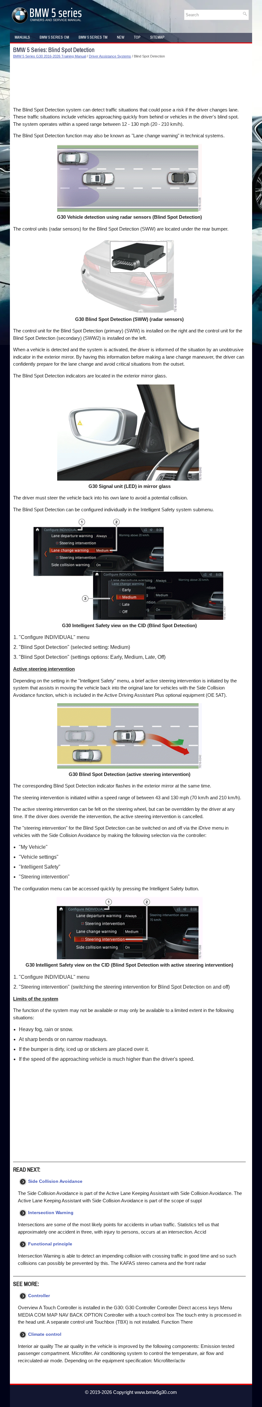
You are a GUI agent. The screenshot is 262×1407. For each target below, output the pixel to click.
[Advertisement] (129, 83)
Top (137, 37)
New (120, 37)
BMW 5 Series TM (93, 37)
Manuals (22, 37)
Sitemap (157, 37)
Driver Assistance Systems (110, 56)
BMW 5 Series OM (54, 37)
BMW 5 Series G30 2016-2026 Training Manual (49, 56)
